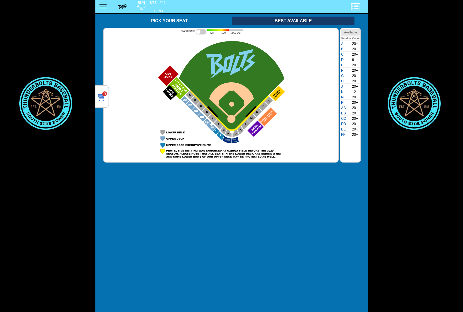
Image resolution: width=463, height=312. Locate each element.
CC (343, 119)
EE (343, 129)
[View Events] (361, 7)
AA (343, 108)
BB (343, 113)
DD (343, 124)
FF (343, 135)
